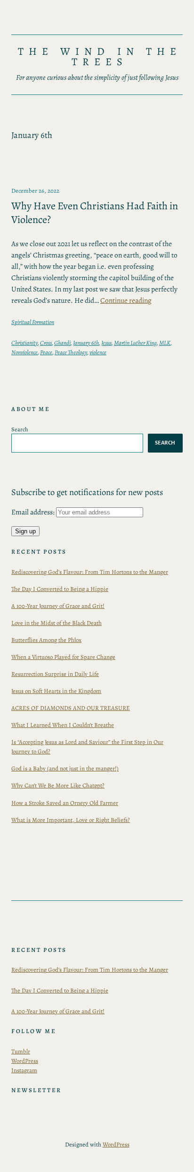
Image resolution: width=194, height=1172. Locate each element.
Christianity (24, 343)
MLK (164, 343)
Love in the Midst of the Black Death (56, 623)
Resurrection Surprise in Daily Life (55, 674)
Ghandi (62, 343)
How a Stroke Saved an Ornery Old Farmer (64, 803)
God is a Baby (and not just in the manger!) (65, 768)
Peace (46, 352)
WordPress (24, 1061)
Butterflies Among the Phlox (46, 640)
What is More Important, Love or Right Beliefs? (70, 820)
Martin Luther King (135, 343)
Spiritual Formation (32, 322)
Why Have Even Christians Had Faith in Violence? (94, 213)
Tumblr (20, 1051)
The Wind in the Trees (100, 56)
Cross (46, 343)
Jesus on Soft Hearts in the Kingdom (56, 691)
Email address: (33, 512)
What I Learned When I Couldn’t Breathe (62, 725)
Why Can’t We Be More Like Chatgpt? (58, 785)
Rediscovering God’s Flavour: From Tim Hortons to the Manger (89, 572)
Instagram (24, 1070)
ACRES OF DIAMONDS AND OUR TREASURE (70, 708)
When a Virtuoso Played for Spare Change (63, 657)
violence (97, 352)
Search (19, 429)
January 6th (86, 343)
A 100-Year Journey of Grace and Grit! (58, 606)
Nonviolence (24, 352)
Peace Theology (71, 352)
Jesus (106, 343)
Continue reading (126, 300)
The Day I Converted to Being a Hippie (59, 589)
